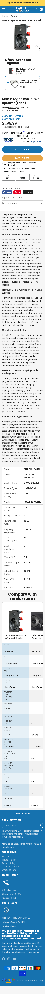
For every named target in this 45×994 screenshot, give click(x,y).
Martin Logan (13, 107)
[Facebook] (3, 958)
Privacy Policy (9, 859)
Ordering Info (9, 869)
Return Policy (9, 863)
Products (15, 16)
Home (5, 16)
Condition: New (11, 119)
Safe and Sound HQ (34, 980)
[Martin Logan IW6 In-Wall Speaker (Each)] (15, 625)
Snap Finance (8, 847)
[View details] (14, 84)
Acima (37, 843)
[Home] (22, 9)
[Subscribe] (40, 825)
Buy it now (22, 158)
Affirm (29, 843)
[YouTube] (14, 958)
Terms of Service (10, 866)
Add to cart (22, 149)
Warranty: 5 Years (12, 116)
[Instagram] (9, 958)
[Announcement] (22, 3)
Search (5, 856)
